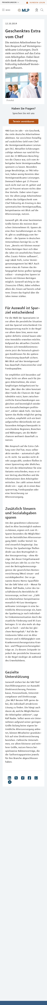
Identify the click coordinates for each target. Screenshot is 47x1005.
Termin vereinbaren (23, 121)
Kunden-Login (37, 2)
